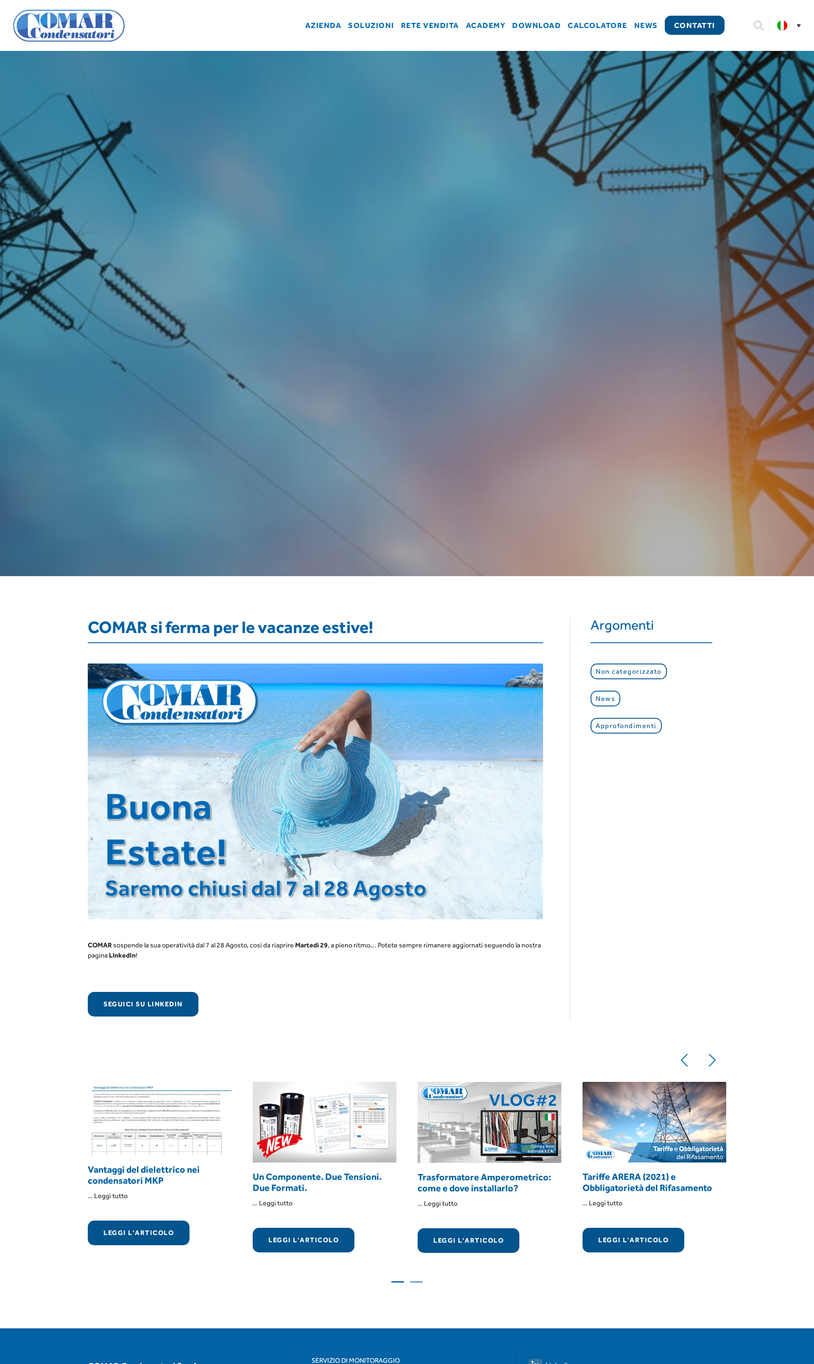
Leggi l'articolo (138, 1233)
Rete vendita (430, 25)
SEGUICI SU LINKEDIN (143, 1004)
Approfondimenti (626, 726)
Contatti (694, 25)
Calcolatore (597, 25)
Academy (486, 25)
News (646, 25)
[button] (397, 1282)
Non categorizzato (629, 671)
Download (536, 25)
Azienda (323, 25)
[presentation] (684, 1058)
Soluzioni (371, 25)
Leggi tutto (111, 1196)
